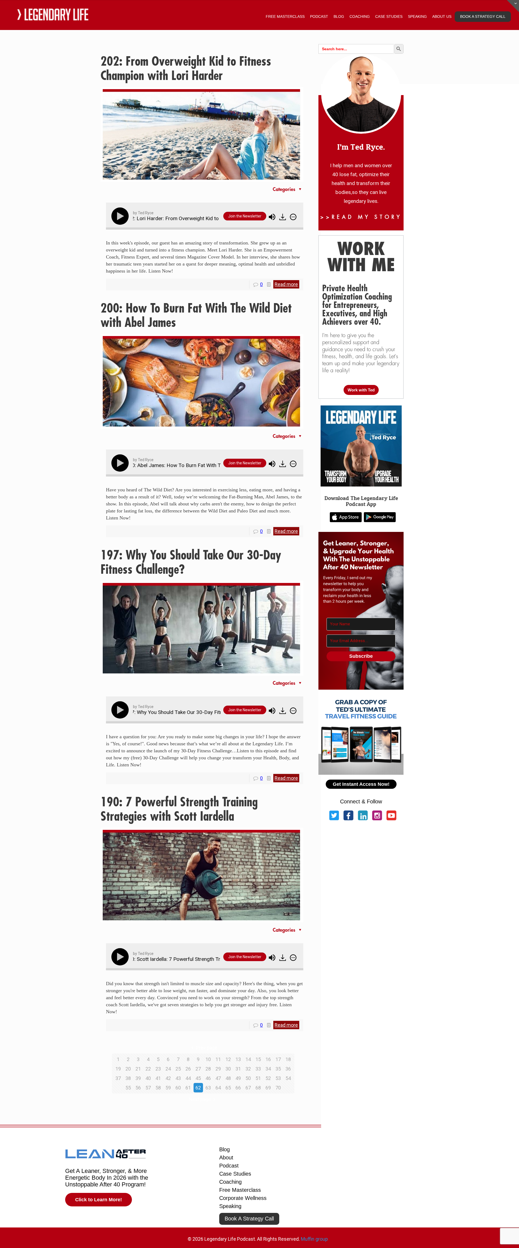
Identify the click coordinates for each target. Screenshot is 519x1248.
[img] (293, 217)
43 (178, 1078)
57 (148, 1088)
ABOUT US (441, 16)
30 (228, 1069)
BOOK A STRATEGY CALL (482, 16)
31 (238, 1069)
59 (168, 1088)
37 (118, 1078)
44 (188, 1078)
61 (188, 1088)
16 (268, 1059)
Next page (200, 1099)
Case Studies (235, 1174)
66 (238, 1088)
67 (248, 1088)
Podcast (229, 1166)
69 (268, 1088)
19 (118, 1069)
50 (248, 1078)
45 (198, 1078)
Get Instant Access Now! (361, 784)
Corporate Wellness (243, 1198)
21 (138, 1069)
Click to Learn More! (98, 1199)
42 (168, 1078)
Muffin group (314, 1239)
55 (128, 1088)
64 (218, 1088)
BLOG (339, 16)
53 (278, 1078)
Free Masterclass (240, 1190)
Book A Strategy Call (249, 1219)
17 (278, 1059)
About (226, 1157)
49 (238, 1078)
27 (198, 1069)
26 (188, 1069)
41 (158, 1078)
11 (218, 1059)
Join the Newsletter (244, 216)
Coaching (230, 1182)
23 (158, 1069)
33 (258, 1069)
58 (158, 1088)
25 (178, 1069)
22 (148, 1069)
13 (238, 1059)
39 (138, 1078)
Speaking (230, 1206)
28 (208, 1069)
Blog (224, 1149)
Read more (286, 284)
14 (248, 1059)
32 (248, 1069)
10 (208, 1059)
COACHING (360, 16)
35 (278, 1069)
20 (128, 1069)
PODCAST (319, 16)
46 (208, 1078)
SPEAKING (417, 16)
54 (288, 1078)
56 (138, 1088)
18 (288, 1059)
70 (278, 1088)
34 (268, 1069)
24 (168, 1069)
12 (228, 1059)
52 (268, 1078)
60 (178, 1088)
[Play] (121, 216)
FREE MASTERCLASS (285, 16)
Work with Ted (361, 390)
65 (228, 1088)
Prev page (206, 1048)
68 (258, 1088)
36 (288, 1069)
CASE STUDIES (388, 16)
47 (218, 1078)
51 (258, 1078)
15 (258, 1059)
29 (218, 1069)
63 (208, 1088)
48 (228, 1078)
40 (148, 1078)
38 (128, 1078)
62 (198, 1088)
